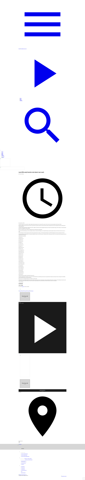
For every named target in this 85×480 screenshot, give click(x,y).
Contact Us (21, 100)
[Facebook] (20, 444)
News (20, 99)
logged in (23, 286)
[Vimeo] (3, 157)
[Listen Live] (42, 328)
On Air (20, 98)
